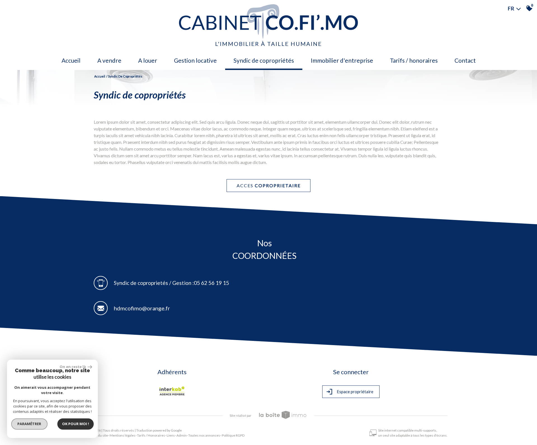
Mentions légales (122, 435)
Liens (171, 435)
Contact (465, 60)
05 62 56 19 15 (211, 283)
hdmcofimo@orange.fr (142, 308)
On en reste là (73, 366)
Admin (181, 435)
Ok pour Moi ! (75, 423)
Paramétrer (29, 423)
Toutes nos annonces (204, 435)
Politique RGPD (233, 435)
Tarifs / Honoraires (414, 60)
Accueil (71, 60)
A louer (147, 60)
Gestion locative (195, 60)
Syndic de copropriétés (264, 60)
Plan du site (99, 435)
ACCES (269, 185)
